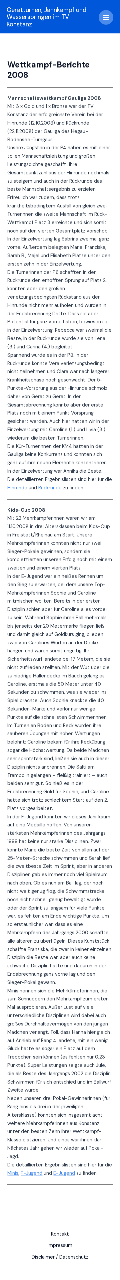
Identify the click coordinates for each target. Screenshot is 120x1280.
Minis (12, 1173)
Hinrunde (17, 488)
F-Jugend (31, 1173)
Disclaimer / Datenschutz (60, 1257)
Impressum (60, 1245)
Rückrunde (50, 488)
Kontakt (60, 1234)
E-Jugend (64, 1173)
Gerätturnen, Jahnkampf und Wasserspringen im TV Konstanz (46, 17)
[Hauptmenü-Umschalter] (106, 17)
